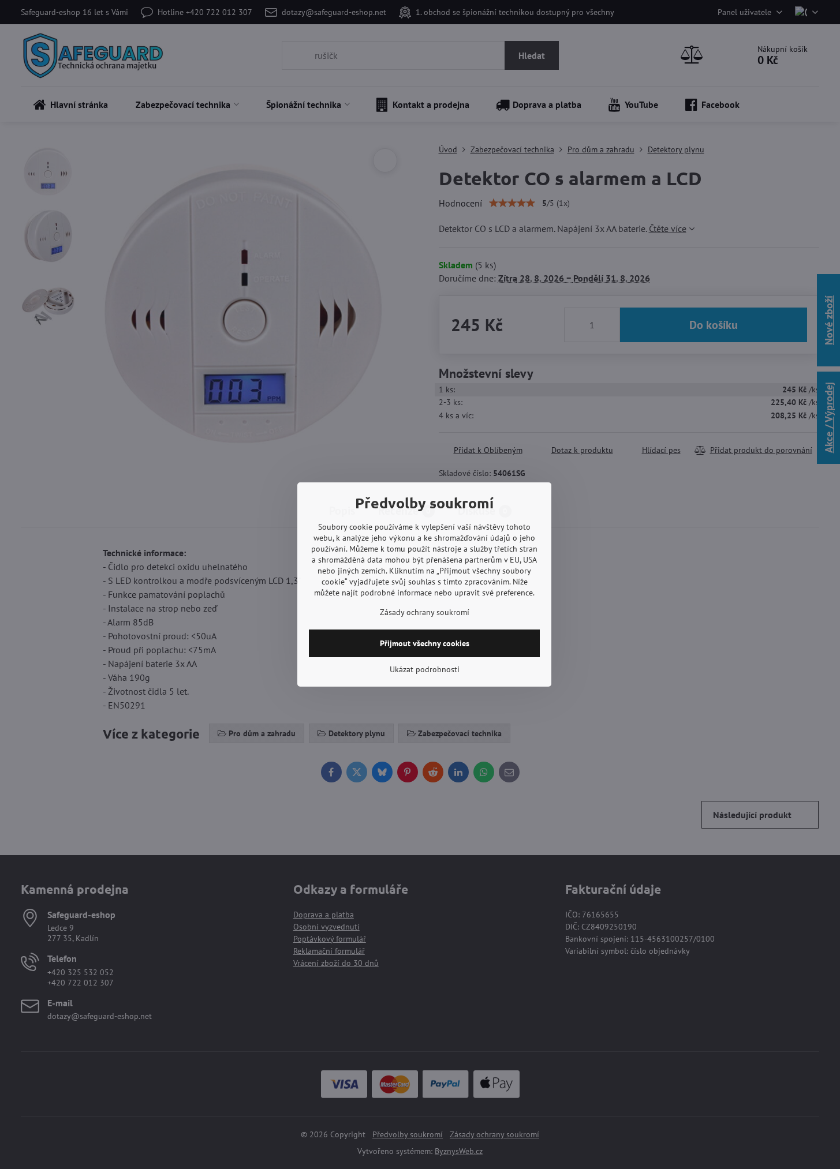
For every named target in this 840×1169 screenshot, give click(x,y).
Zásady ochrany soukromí (424, 612)
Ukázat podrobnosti (425, 669)
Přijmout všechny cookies (424, 643)
